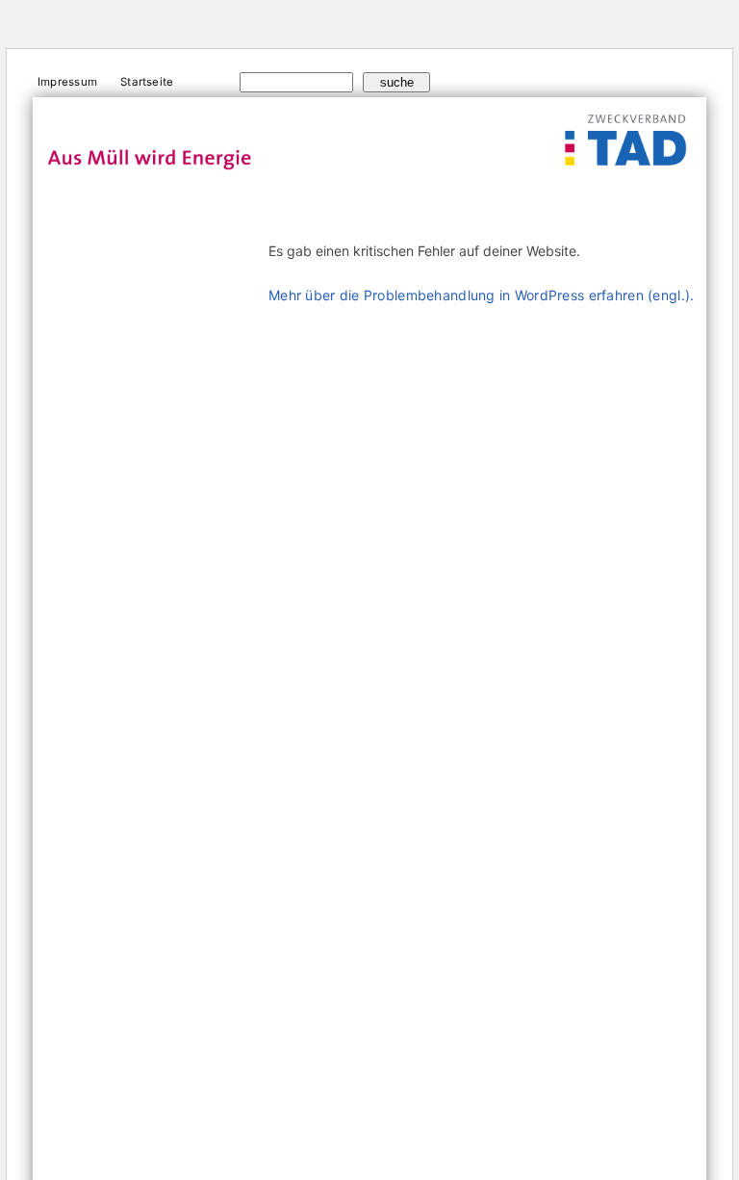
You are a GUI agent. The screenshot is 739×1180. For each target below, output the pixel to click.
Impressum (67, 82)
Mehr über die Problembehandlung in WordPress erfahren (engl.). (481, 295)
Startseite (146, 82)
